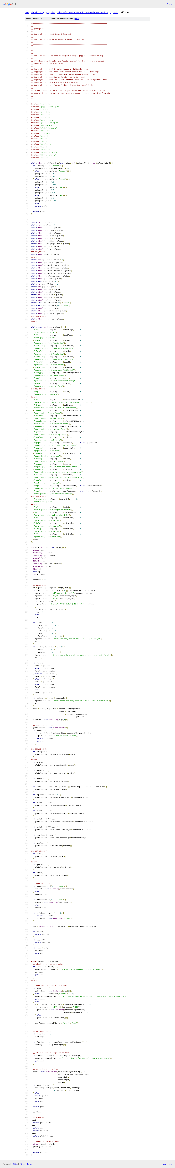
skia (27, 12)
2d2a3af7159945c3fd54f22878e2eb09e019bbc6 (82, 12)
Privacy (22, 1164)
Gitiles (15, 1164)
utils (115, 12)
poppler (50, 12)
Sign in (169, 4)
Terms (29, 1164)
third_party (37, 12)
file (77, 19)
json (170, 1164)
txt (164, 1164)
